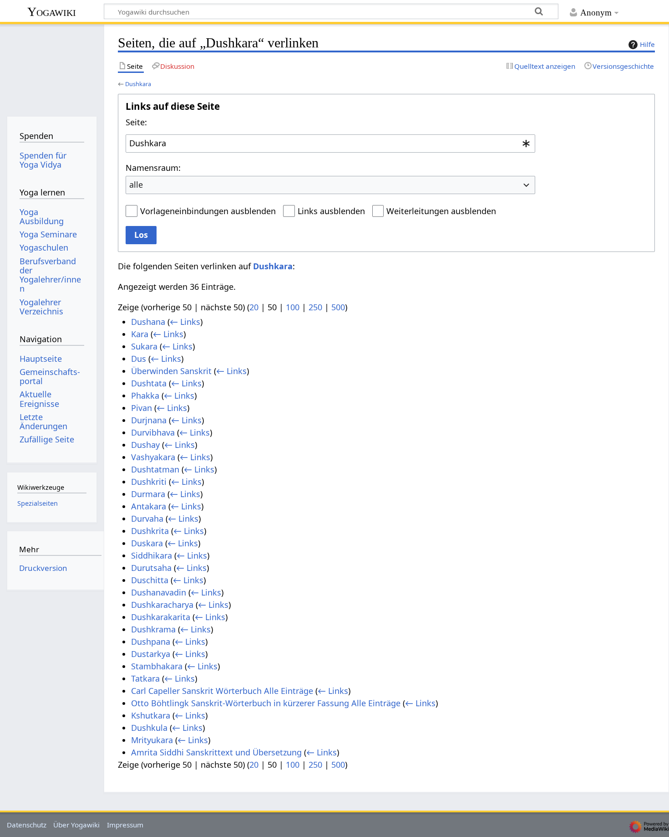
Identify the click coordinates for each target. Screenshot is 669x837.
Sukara (144, 346)
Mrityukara (152, 739)
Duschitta (149, 580)
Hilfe (647, 44)
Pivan (141, 407)
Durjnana (149, 420)
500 (338, 307)
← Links (185, 321)
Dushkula (149, 727)
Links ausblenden (331, 210)
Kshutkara (150, 715)
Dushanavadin (158, 592)
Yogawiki (51, 12)
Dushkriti (149, 481)
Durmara (148, 493)
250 (315, 307)
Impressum (125, 824)
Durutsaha (151, 567)
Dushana (148, 321)
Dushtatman (155, 469)
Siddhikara (151, 555)
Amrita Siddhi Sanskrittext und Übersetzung (216, 752)
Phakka (145, 395)
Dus (138, 358)
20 (253, 307)
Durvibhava (153, 432)
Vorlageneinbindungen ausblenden (208, 210)
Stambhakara (156, 666)
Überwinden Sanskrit (171, 370)
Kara (139, 334)
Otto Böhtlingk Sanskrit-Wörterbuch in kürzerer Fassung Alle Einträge (265, 703)
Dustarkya (150, 653)
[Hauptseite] (52, 67)
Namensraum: (153, 167)
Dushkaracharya (162, 604)
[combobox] (330, 143)
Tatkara (145, 678)
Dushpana (150, 641)
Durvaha (147, 518)
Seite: (136, 122)
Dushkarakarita (160, 616)
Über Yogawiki (76, 824)
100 (292, 307)
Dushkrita (150, 530)
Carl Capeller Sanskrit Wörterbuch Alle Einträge (222, 690)
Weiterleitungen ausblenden (441, 210)
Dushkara (138, 84)
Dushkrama (153, 629)
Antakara (148, 506)
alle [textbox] (136, 184)
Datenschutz (26, 824)
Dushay (145, 444)
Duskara (147, 543)
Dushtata (149, 383)
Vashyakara (153, 457)
